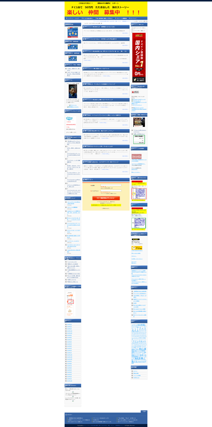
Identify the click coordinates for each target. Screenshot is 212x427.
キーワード (142, 330)
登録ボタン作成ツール (73, 281)
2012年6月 (69, 367)
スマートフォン (136, 335)
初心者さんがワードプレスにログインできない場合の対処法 (73, 143)
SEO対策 (141, 325)
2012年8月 (69, 363)
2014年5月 (69, 324)
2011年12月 (69, 380)
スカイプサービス (137, 333)
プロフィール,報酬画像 (122, 18)
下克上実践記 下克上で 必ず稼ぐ (126, 418)
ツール (141, 336)
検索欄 (133, 356)
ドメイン (136, 338)
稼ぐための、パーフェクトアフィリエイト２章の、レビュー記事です (103, 115)
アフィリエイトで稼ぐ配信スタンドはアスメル (97, 68)
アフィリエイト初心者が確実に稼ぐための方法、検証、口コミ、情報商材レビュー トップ (113, 21)
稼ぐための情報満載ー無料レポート (101, 421)
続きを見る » (125, 33)
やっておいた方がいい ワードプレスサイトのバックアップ (73, 174)
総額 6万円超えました (139, 134)
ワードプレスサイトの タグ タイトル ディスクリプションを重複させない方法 (74, 192)
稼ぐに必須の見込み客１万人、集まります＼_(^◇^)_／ (99, 130)
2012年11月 (69, 357)
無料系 (138, 358)
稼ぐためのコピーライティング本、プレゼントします (99, 146)
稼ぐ (143, 358)
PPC (134, 325)
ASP (132, 325)
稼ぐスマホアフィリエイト (139, 360)
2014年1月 (69, 328)
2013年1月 (69, 352)
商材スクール (137, 350)
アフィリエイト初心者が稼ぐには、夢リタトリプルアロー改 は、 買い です (106, 51)
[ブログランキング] (136, 100)
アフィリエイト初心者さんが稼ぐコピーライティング (99, 99)
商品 (133, 350)
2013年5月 (69, 344)
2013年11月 (69, 331)
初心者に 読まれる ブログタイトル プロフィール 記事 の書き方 (73, 167)
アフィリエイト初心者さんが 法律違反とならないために (100, 26)
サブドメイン (141, 332)
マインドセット (139, 341)
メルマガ (135, 343)
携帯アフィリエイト (138, 352)
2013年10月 (69, 333)
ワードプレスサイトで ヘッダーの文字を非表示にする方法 (73, 155)
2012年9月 (69, 361)
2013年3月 (69, 348)
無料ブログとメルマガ (138, 107)
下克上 (137, 349)
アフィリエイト (139, 329)
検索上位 (143, 355)
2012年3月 (69, 374)
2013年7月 (69, 339)
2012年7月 (69, 365)
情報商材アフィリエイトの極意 (139, 270)
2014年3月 (69, 326)
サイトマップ (133, 18)
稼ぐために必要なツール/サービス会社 (126, 420)
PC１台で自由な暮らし (88, 18)
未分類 (134, 303)
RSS (136, 325)
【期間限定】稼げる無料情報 (139, 291)
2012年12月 (69, 354)
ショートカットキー (72, 261)
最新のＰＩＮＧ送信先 (73, 264)
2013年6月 (69, 341)
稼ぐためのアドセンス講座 (139, 309)
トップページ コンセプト (73, 18)
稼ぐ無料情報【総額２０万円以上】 (105, 18)
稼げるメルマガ (138, 361)
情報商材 (143, 350)
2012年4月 (69, 372)
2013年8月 (69, 337)
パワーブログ (139, 338)
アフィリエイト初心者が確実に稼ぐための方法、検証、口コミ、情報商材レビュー (104, 425)
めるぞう (141, 326)
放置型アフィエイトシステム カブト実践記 (78, 420)
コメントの (137, 375)
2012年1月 (69, 378)
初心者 (142, 349)
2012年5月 (69, 370)
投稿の (136, 373)
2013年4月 (69, 346)
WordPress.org (136, 377)
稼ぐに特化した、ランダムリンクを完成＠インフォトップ (100, 84)
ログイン (135, 371)
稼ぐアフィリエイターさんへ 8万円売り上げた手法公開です (101, 39)
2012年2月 (69, 376)
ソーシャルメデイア (136, 336)
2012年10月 (69, 359)
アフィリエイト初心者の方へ (139, 293)
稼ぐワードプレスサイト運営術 (125, 421)
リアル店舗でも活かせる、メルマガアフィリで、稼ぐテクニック (102, 162)
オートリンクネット (137, 105)
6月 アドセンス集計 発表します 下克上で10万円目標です (73, 74)
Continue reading (88, 60)
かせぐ (137, 326)
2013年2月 (69, 350)
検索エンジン (136, 355)
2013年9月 (69, 335)
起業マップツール (72, 279)
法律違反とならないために (74, 273)
